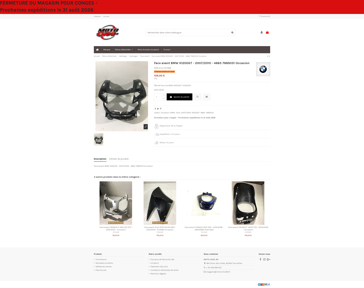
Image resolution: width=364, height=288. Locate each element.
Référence (158, 68)
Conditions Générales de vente (164, 270)
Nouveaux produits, (104, 263)
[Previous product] (268, 56)
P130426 (116, 232)
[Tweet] (158, 109)
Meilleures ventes (104, 266)
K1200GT (196, 112)
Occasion (165, 112)
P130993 (248, 232)
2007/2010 (186, 112)
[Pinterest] (160, 109)
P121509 (204, 232)
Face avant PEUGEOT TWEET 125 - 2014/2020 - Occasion (248, 228)
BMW (172, 112)
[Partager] (155, 109)
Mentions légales (158, 273)
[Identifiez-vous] (262, 32)
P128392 (160, 232)
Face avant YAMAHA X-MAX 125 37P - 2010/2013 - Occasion (115, 228)
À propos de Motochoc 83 (162, 259)
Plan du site (101, 270)
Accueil (106, 16)
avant (157, 112)
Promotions (101, 259)
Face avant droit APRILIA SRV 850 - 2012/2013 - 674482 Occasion (160, 228)
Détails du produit (119, 158)
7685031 (210, 112)
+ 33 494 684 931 (214, 267)
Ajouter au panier (181, 97)
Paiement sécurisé (158, 266)
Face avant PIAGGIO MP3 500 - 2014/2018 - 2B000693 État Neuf (204, 228)
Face (178, 112)
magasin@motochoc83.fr (218, 272)
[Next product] (269, 56)
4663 (202, 112)
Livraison (97, 16)
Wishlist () (265, 16)
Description (100, 158)
